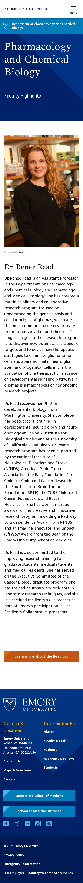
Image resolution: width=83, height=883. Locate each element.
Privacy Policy (13, 855)
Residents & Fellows (59, 758)
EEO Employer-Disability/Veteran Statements (38, 873)
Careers (9, 779)
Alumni (49, 732)
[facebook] (6, 825)
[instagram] (38, 825)
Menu (73, 12)
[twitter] (17, 825)
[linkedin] (28, 825)
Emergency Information (21, 864)
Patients (50, 750)
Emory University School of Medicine (25, 9)
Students (51, 767)
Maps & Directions (17, 770)
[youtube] (49, 825)
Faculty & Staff (55, 740)
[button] (41, 656)
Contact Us (11, 761)
